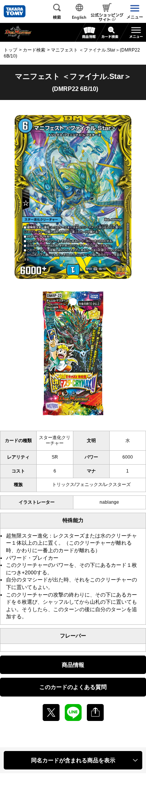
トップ (10, 50)
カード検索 (34, 50)
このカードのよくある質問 (73, 687)
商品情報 (73, 665)
